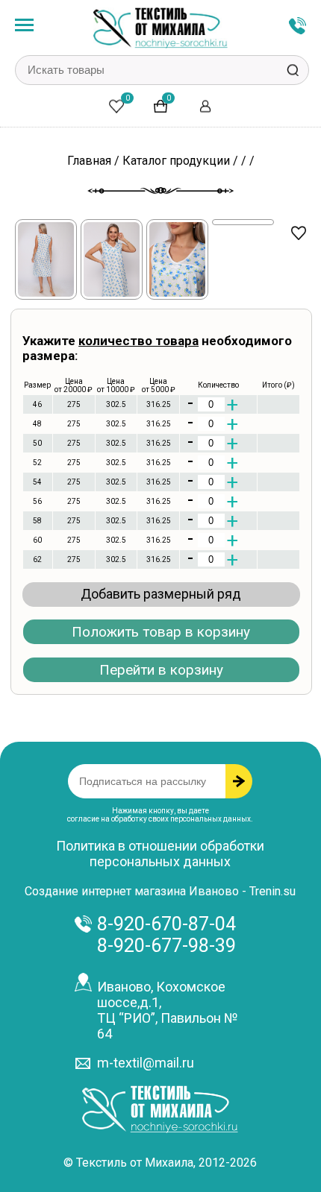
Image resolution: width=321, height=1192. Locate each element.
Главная (89, 161)
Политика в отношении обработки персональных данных (160, 853)
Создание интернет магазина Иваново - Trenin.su (160, 891)
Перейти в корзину (161, 669)
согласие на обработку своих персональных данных (159, 819)
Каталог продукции (176, 161)
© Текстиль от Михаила (128, 1162)
